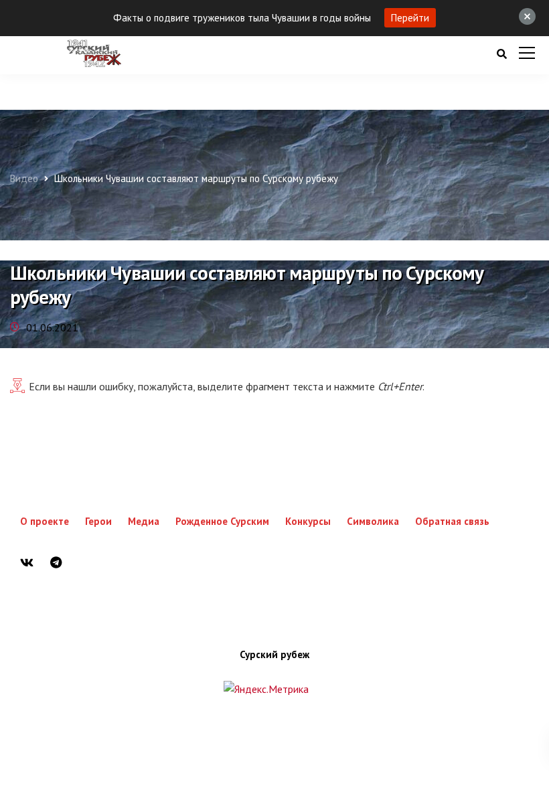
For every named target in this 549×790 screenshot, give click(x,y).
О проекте (44, 521)
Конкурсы (308, 521)
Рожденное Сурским (222, 521)
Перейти (410, 17)
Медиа (143, 521)
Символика (373, 521)
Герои (98, 521)
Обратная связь (452, 521)
